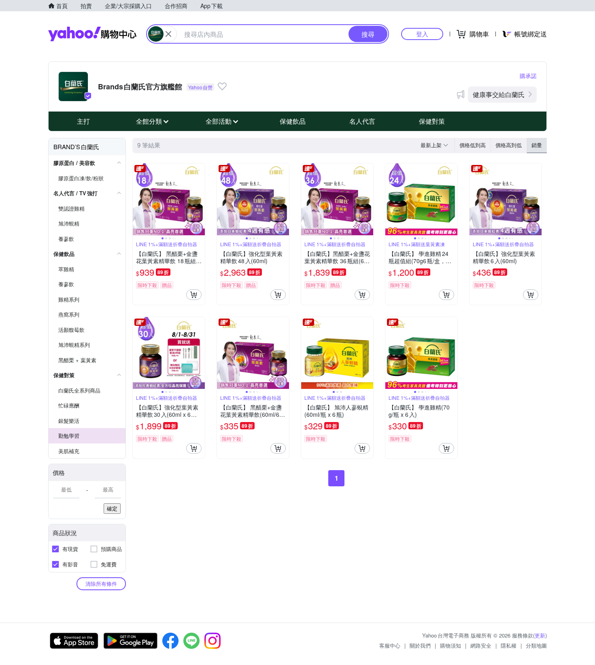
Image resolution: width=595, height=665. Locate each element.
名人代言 (362, 121)
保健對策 (432, 121)
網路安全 (480, 645)
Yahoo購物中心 (92, 34)
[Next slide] (199, 199)
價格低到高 (472, 145)
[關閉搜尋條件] (168, 34)
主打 (83, 121)
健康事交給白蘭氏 (499, 94)
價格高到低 (508, 145)
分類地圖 (536, 645)
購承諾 (528, 76)
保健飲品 (293, 121)
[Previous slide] (138, 199)
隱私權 (508, 645)
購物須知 (450, 645)
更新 (540, 635)
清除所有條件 (101, 583)
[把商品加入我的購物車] (194, 294)
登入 (422, 34)
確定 (112, 508)
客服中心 (389, 645)
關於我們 (420, 645)
